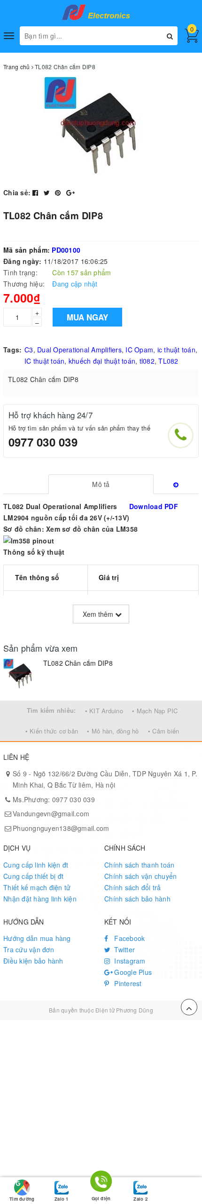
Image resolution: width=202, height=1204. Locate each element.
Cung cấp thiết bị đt (33, 876)
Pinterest (127, 983)
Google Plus (132, 972)
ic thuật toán (176, 349)
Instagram (129, 960)
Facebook (128, 938)
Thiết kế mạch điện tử (36, 887)
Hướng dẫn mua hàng (37, 938)
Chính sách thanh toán (139, 864)
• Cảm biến (163, 730)
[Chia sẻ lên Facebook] (36, 192)
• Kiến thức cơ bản (51, 730)
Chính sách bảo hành (137, 898)
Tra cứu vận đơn (28, 949)
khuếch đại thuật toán (102, 361)
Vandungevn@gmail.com (51, 813)
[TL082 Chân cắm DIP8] (21, 675)
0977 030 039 (43, 442)
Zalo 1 (61, 1199)
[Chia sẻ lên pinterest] (59, 192)
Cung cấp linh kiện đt (35, 864)
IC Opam (139, 349)
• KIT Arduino (104, 710)
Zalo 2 (140, 1199)
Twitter (123, 949)
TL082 (168, 361)
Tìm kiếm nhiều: (51, 710)
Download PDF (153, 506)
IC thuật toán (44, 361)
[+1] (70, 192)
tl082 (147, 361)
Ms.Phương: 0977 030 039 (54, 799)
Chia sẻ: (17, 192)
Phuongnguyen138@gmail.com (61, 828)
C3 (28, 349)
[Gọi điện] (101, 1183)
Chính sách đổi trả (132, 887)
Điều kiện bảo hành (33, 960)
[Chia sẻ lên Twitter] (48, 192)
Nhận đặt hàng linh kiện (40, 898)
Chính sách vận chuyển (140, 876)
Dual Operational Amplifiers (79, 349)
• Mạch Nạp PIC (155, 710)
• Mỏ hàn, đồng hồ (113, 730)
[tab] (101, 484)
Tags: (12, 349)
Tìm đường (21, 1199)
